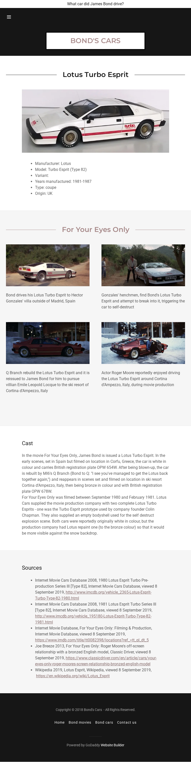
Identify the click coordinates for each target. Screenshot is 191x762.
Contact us (127, 722)
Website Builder (112, 745)
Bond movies (80, 722)
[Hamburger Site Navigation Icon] (9, 17)
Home (59, 722)
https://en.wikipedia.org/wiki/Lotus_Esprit (73, 676)
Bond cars (104, 722)
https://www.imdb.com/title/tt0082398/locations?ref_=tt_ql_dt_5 (92, 640)
